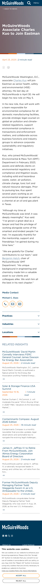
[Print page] (8, 67)
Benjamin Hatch (11, 258)
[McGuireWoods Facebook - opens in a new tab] (6, 536)
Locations (7, 332)
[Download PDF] (3, 67)
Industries (7, 324)
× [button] (39, 548)
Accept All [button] (21, 575)
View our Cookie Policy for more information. (19, 571)
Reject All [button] (21, 581)
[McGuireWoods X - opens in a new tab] (9, 536)
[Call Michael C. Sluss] (5, 304)
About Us (6, 545)
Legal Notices (28, 545)
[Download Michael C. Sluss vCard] (20, 304)
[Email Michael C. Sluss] (12, 304)
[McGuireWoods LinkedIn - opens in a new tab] (3, 536)
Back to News (10, 9)
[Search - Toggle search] (29, 3)
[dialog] (21, 566)
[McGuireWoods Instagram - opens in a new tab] (12, 536)
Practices (7, 315)
